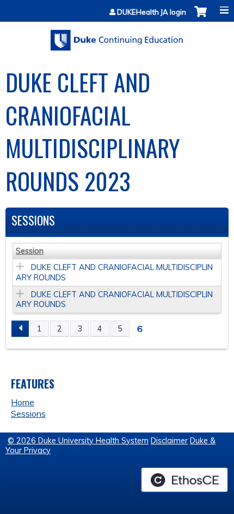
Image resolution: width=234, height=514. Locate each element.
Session (30, 251)
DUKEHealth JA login (151, 12)
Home (22, 402)
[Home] (117, 36)
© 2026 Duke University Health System (78, 441)
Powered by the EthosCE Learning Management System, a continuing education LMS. (184, 480)
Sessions (28, 413)
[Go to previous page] (20, 329)
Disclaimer (169, 441)
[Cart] (200, 17)
